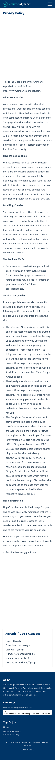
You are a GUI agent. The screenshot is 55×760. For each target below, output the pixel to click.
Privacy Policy (27, 749)
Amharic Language (11, 731)
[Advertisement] (27, 45)
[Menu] (49, 4)
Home (6, 727)
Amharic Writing (11, 734)
